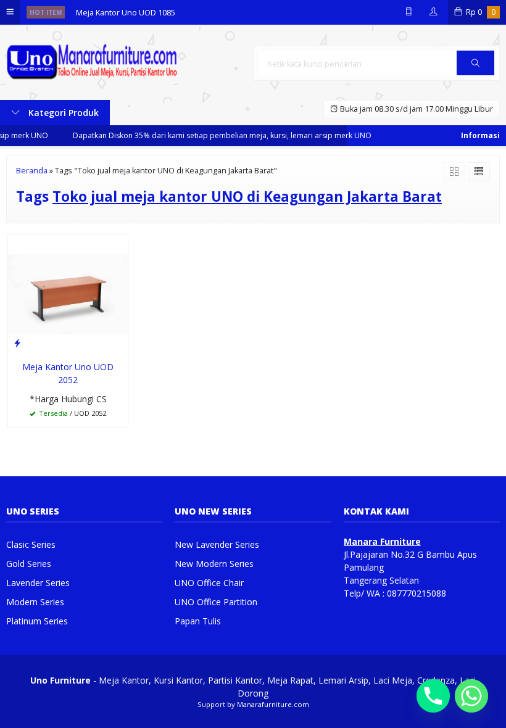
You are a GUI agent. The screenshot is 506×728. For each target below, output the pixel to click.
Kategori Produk (62, 112)
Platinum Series (37, 621)
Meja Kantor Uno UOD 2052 (68, 373)
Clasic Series (31, 544)
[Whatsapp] (471, 696)
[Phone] (433, 696)
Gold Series (28, 563)
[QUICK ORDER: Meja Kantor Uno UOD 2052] (17, 342)
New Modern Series (214, 563)
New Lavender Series (217, 544)
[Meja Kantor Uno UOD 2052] (68, 293)
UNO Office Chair (209, 583)
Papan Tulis (198, 621)
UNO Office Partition (216, 602)
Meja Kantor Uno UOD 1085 (125, 12)
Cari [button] (475, 74)
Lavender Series (38, 583)
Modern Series (35, 602)
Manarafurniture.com (273, 704)
